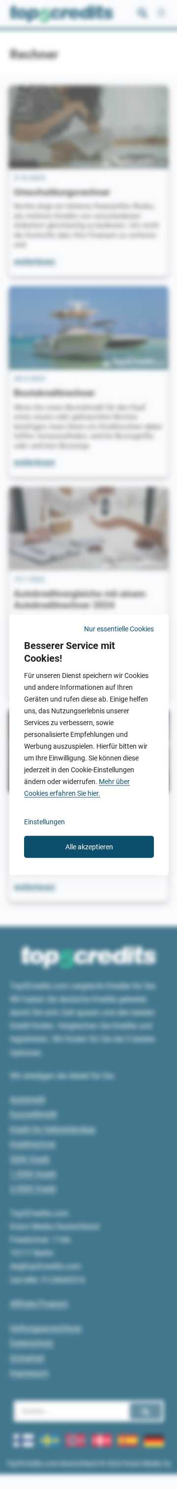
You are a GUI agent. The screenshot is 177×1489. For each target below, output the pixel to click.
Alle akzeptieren (89, 846)
